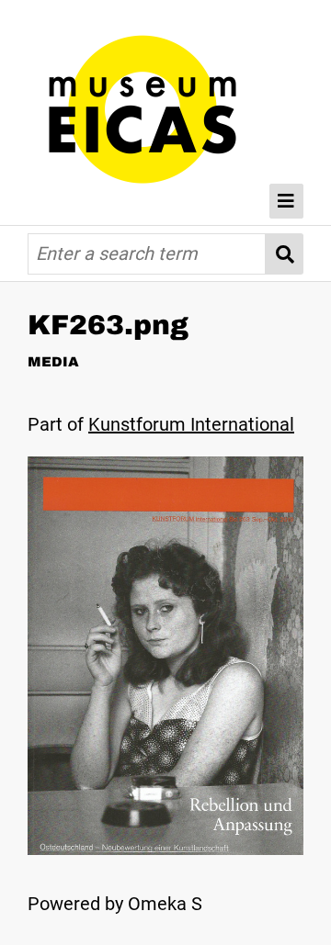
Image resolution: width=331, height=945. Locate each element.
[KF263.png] (165, 849)
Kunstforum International (191, 424)
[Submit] (284, 254)
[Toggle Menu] (286, 201)
